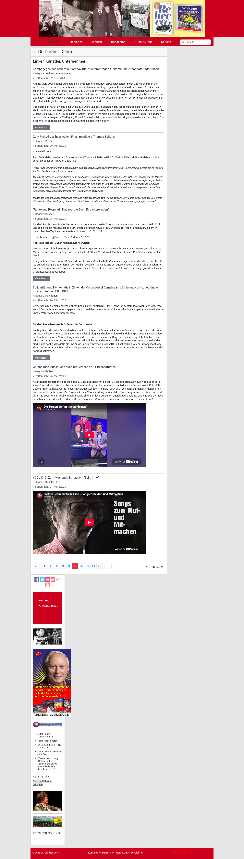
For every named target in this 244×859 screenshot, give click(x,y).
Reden (49, 371)
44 (57, 565)
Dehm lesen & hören (47, 740)
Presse (49, 141)
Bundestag (118, 42)
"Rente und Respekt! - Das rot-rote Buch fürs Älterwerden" (71, 209)
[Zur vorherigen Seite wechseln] (40, 566)
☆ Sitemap (105, 852)
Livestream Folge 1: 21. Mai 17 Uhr (49, 746)
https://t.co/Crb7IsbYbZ (89, 231)
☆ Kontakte (92, 852)
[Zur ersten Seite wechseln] (35, 566)
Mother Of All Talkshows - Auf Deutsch (49, 753)
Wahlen (97, 42)
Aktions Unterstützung (58, 73)
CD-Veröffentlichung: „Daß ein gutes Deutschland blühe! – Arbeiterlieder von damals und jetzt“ (48, 763)
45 (63, 565)
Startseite (52, 42)
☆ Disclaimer (135, 852)
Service (166, 42)
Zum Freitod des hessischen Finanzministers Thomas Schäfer (74, 136)
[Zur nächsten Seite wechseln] (105, 566)
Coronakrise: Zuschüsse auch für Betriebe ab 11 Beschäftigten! (74, 367)
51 (99, 565)
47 (75, 565)
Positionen (75, 42)
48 (81, 565)
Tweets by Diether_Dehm (47, 833)
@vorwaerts (100, 227)
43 (51, 565)
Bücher (49, 214)
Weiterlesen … (41, 127)
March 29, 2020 (81, 237)
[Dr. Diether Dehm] (122, 18)
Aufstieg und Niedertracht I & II (46, 735)
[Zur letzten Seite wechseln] (109, 566)
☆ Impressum (120, 852)
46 (69, 565)
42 (45, 565)
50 (93, 565)
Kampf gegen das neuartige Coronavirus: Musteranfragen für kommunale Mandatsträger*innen (96, 69)
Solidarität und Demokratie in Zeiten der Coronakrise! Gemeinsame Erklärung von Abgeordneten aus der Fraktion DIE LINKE (96, 289)
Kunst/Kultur (143, 42)
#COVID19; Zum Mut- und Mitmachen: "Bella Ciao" (66, 477)
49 (87, 565)
